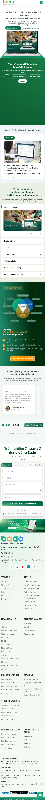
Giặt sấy (4, 655)
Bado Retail (6, 465)
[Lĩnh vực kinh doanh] (22, 491)
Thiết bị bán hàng (30, 592)
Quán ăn (27, 627)
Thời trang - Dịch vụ (8, 709)
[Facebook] (11, 567)
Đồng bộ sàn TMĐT (31, 581)
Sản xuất (4, 669)
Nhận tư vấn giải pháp (29, 28)
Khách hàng (5, 595)
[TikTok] (34, 567)
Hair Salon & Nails (7, 683)
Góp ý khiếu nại (6, 748)
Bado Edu (38, 465)
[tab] (6, 76)
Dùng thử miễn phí (12, 28)
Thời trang (5, 627)
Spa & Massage (7, 679)
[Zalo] (28, 567)
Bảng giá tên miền (7, 719)
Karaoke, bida (29, 634)
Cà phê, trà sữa (29, 630)
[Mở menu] (41, 2)
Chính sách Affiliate (8, 744)
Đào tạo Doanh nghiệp (32, 695)
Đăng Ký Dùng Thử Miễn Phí (22, 504)
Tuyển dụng (5, 588)
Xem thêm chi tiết (33, 234)
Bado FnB (27, 465)
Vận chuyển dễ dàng (31, 588)
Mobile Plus (28, 609)
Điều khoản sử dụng (8, 734)
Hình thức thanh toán (8, 741)
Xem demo (36, 118)
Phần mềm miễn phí (30, 605)
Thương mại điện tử (8, 716)
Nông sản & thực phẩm (9, 666)
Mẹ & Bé (4, 641)
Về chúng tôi (5, 581)
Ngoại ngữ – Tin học (31, 679)
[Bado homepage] (8, 2)
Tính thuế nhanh (29, 602)
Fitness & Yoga (6, 693)
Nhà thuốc (5, 637)
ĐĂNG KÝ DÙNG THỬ (14, 118)
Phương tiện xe (6, 648)
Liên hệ (4, 599)
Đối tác (3, 592)
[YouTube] (22, 567)
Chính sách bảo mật (8, 737)
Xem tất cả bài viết (34, 425)
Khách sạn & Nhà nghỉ (9, 686)
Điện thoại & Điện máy (9, 630)
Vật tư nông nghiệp (8, 644)
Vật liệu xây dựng (7, 634)
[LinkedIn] (17, 567)
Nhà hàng (27, 623)
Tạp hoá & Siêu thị (7, 623)
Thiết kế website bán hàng (10, 705)
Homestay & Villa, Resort (10, 690)
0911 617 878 (23, 511)
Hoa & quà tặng (6, 651)
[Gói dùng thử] (22, 497)
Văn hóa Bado (6, 585)
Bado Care (17, 465)
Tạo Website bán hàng (32, 585)
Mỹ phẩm (4, 662)
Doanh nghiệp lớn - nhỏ (9, 712)
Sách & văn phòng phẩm (10, 658)
